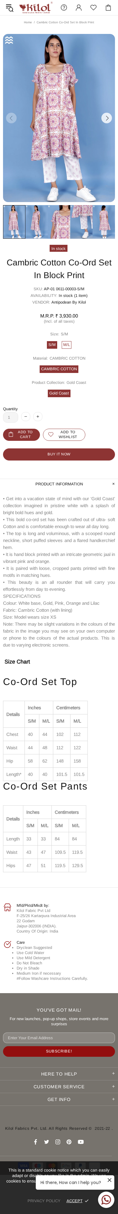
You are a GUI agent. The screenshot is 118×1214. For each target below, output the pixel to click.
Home (28, 22)
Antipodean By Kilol (68, 302)
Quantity (10, 409)
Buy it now (59, 454)
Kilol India (36, 7)
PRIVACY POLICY (44, 1201)
